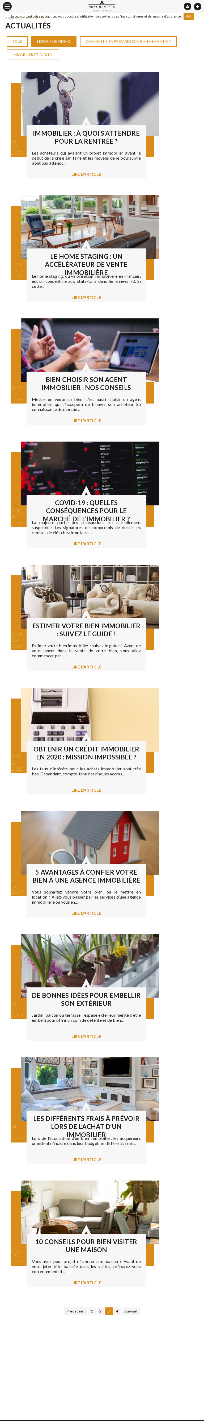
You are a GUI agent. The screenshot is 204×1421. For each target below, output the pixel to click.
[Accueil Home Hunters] (102, 6)
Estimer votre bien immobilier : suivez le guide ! (86, 630)
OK (188, 16)
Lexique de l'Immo (53, 41)
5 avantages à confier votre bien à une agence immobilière (86, 876)
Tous (17, 41)
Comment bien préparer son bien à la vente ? (128, 41)
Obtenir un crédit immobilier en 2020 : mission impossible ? (86, 753)
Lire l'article (86, 174)
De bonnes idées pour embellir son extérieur (86, 999)
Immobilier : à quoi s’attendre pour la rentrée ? (86, 137)
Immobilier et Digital (32, 55)
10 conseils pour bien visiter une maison (86, 1246)
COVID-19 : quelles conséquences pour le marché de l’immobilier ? (86, 511)
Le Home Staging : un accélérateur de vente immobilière (86, 264)
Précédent (75, 1311)
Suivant (131, 1311)
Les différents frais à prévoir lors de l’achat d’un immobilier (86, 1127)
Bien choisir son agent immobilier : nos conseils (86, 384)
